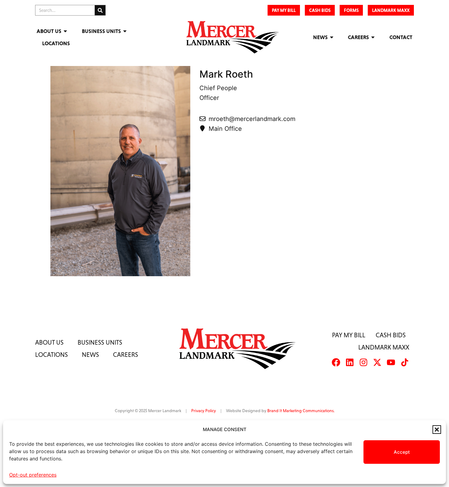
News (320, 37)
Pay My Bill (348, 335)
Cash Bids (391, 335)
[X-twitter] (377, 362)
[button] (437, 430)
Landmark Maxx (383, 347)
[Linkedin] (350, 362)
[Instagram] (363, 362)
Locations (56, 43)
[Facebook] (336, 362)
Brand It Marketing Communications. (300, 410)
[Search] (100, 10)
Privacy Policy (203, 410)
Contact (400, 37)
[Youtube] (391, 362)
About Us (49, 31)
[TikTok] (405, 362)
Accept (402, 452)
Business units (100, 342)
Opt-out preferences (33, 475)
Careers (358, 37)
